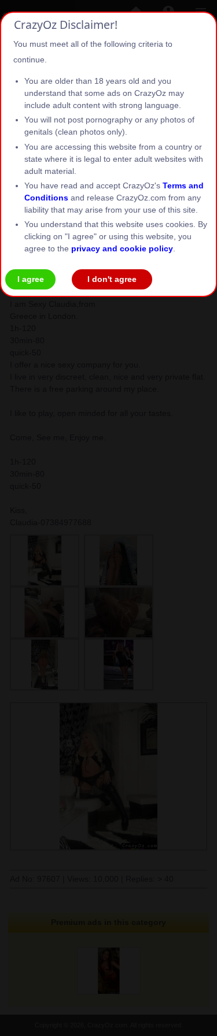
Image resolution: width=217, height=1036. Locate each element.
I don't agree (112, 279)
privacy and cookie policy (122, 248)
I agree (30, 279)
